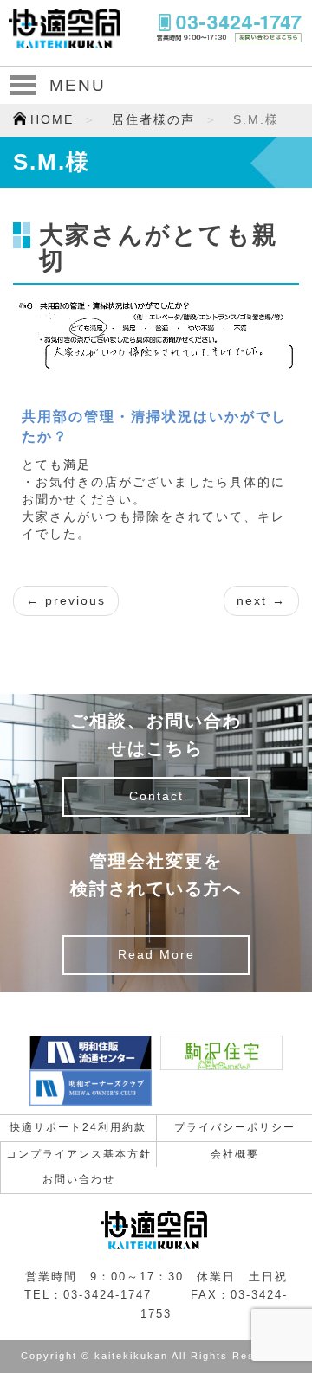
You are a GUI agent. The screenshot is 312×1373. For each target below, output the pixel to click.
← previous (66, 600)
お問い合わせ (78, 1179)
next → (261, 600)
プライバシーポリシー (235, 1127)
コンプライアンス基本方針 (79, 1154)
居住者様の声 (153, 119)
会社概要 (235, 1154)
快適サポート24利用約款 (78, 1127)
